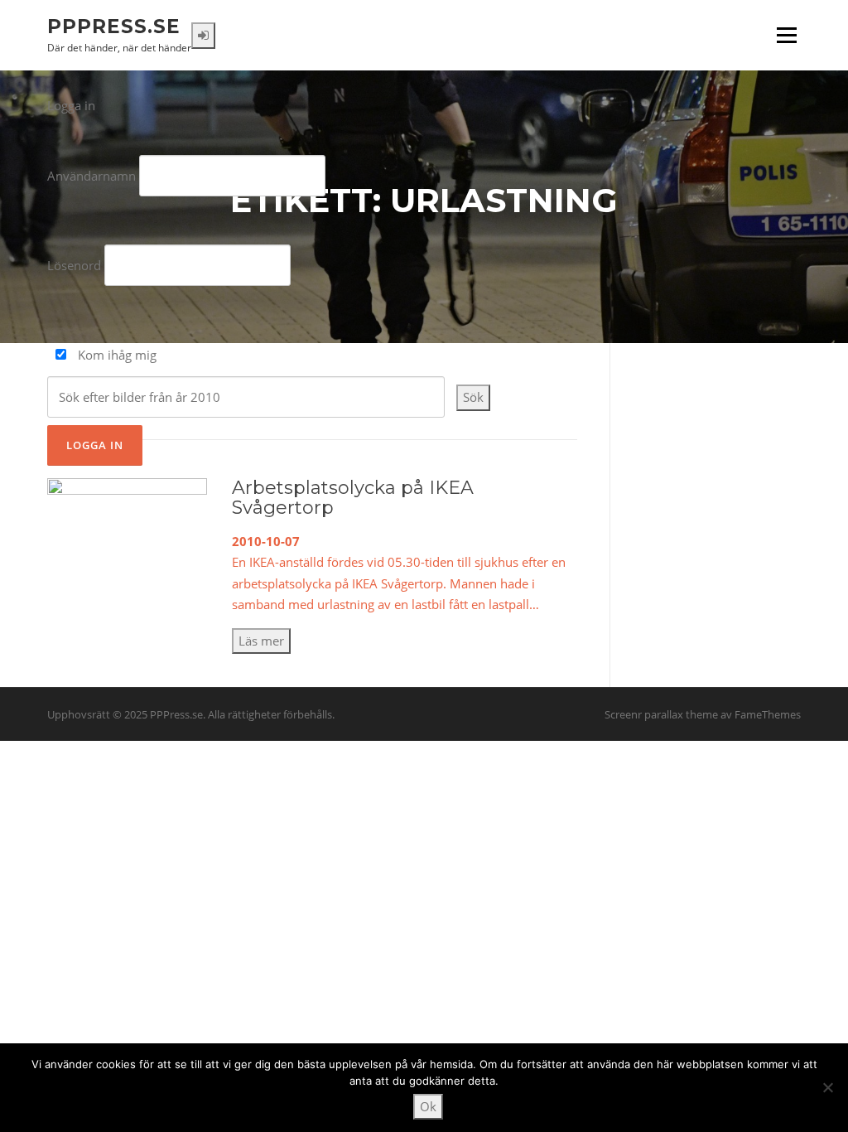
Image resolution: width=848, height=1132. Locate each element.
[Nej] (827, 1087)
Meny (786, 35)
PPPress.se (114, 25)
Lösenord (74, 265)
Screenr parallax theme (661, 714)
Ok (428, 1106)
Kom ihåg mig (116, 354)
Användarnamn (91, 175)
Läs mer (261, 640)
